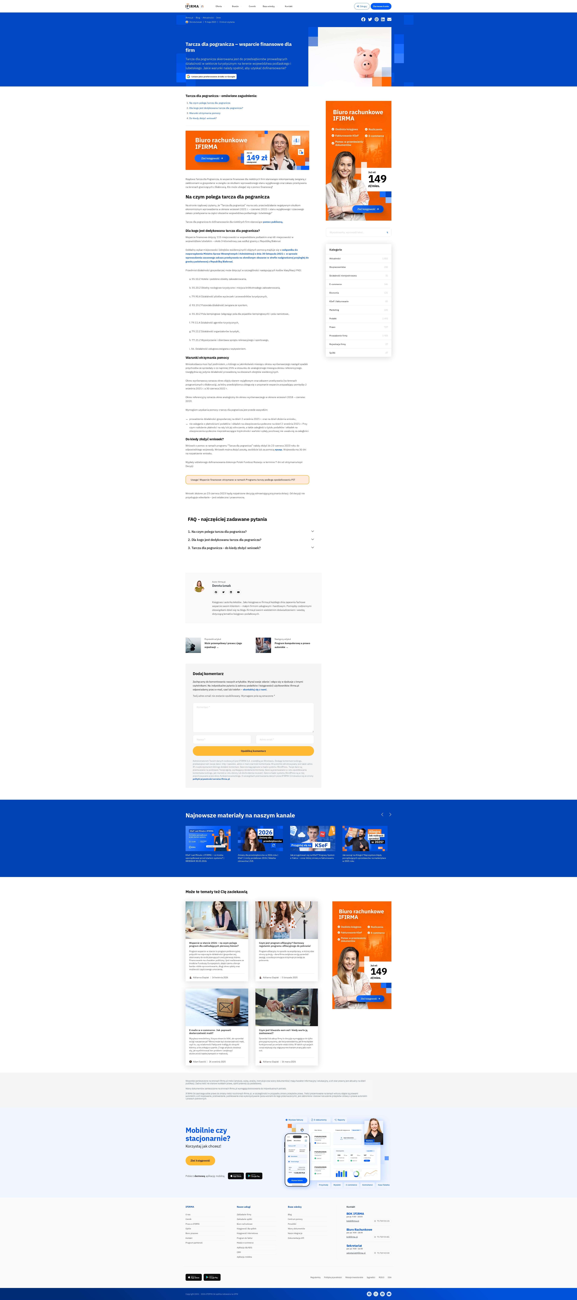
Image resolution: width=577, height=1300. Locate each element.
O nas (188, 1214)
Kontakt (189, 1238)
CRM (239, 1252)
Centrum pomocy (295, 1219)
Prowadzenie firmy (338, 335)
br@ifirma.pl (352, 1237)
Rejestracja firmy (337, 344)
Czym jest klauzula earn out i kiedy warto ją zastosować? (283, 1032)
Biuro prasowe (192, 1233)
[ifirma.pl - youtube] (389, 1294)
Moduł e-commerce (245, 1243)
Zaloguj (363, 6)
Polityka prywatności (333, 1277)
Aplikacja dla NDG (244, 1247)
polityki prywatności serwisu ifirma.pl (211, 779)
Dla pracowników (337, 267)
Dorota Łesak (195, 22)
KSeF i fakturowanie (339, 301)
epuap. (279, 449)
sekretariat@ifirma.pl (356, 1253)
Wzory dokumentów (296, 1228)
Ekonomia (334, 292)
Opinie (188, 1228)
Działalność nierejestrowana (343, 275)
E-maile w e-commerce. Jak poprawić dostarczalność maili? (210, 1032)
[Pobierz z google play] (254, 1176)
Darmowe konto (381, 6)
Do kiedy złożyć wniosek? (203, 118)
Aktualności (335, 258)
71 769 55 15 (383, 1221)
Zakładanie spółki (244, 1219)
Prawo (332, 327)
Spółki (332, 352)
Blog (290, 1214)
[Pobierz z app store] (236, 1176)
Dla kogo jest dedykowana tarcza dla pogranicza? (216, 107)
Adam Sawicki (199, 1061)
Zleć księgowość (200, 1160)
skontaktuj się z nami (255, 689)
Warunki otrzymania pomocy (205, 113)
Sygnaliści (371, 1277)
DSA (389, 1277)
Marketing (334, 310)
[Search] (387, 232)
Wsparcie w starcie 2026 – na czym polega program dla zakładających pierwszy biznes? (214, 944)
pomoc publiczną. (273, 221)
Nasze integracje (295, 1233)
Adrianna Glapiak (201, 977)
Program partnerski (194, 1243)
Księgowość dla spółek (246, 1228)
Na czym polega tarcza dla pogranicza (209, 102)
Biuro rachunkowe (245, 1224)
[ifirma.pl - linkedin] (382, 1294)
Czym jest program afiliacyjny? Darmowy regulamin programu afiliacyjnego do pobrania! (285, 944)
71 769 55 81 (383, 1237)
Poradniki (292, 1224)
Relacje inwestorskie (354, 1277)
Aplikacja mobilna (244, 1257)
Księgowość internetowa (247, 1233)
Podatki (333, 318)
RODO (381, 1277)
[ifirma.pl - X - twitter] (375, 1294)
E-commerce (335, 284)
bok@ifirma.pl (353, 1221)
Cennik (189, 1219)
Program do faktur (245, 1238)
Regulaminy (315, 1277)
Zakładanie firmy (244, 1214)
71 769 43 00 (383, 1253)
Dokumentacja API (296, 1238)
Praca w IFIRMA (193, 1224)
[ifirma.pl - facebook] (369, 1294)
